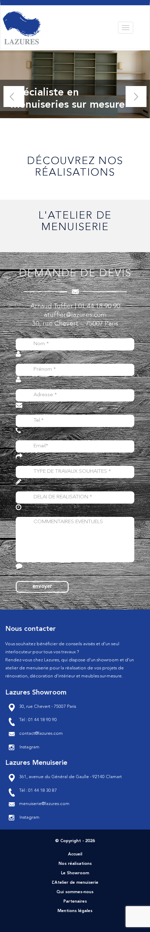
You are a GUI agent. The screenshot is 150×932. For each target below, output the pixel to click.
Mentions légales (75, 911)
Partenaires (75, 901)
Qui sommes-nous (75, 892)
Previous (13, 96)
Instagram (29, 747)
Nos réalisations (75, 864)
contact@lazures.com (41, 733)
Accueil (75, 854)
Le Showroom (75, 873)
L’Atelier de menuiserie (75, 883)
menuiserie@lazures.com (44, 804)
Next (136, 96)
